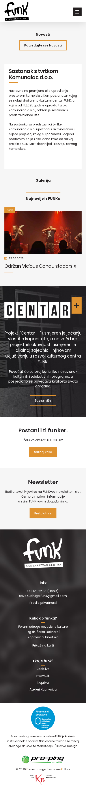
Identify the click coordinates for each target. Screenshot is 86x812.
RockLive (43, 669)
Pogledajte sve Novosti (43, 45)
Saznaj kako (43, 452)
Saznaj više (43, 400)
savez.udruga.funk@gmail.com (43, 596)
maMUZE (43, 675)
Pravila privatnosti (43, 602)
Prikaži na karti (43, 645)
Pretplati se (43, 513)
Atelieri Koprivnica (43, 689)
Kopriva (43, 682)
